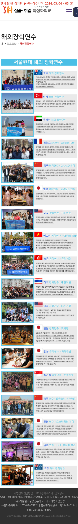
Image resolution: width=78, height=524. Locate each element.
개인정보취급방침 (23, 493)
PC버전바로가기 (44, 493)
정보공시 (59, 493)
